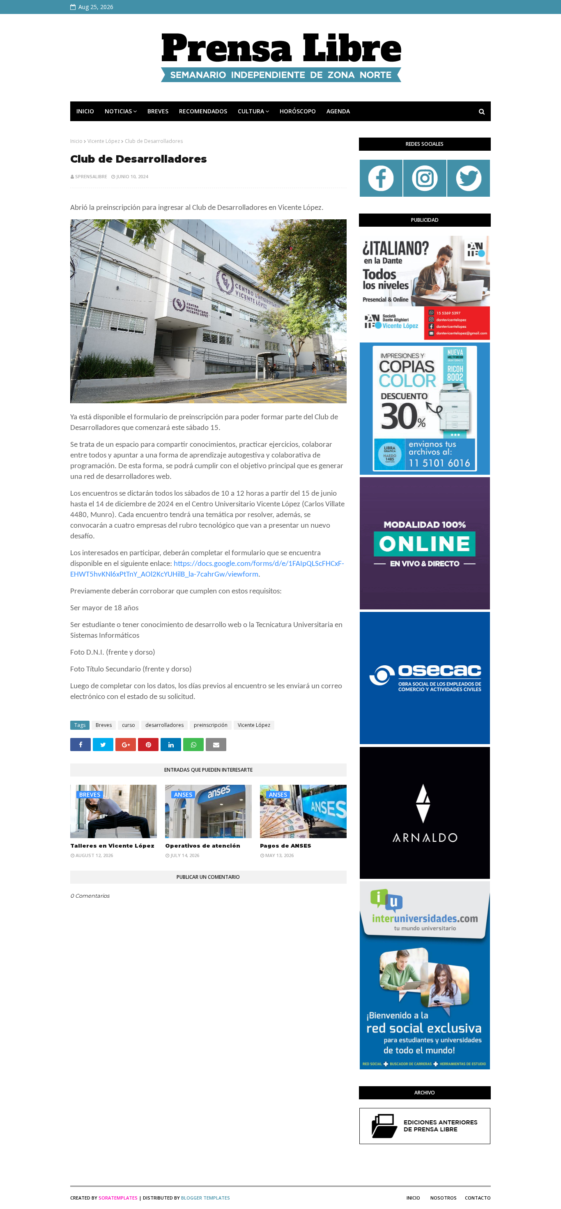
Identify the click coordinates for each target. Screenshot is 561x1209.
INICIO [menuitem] (85, 111)
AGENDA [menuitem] (338, 111)
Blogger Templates (205, 1198)
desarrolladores (164, 725)
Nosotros (443, 1198)
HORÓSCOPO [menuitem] (298, 111)
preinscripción (211, 725)
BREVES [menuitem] (157, 111)
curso (128, 725)
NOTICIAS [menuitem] (118, 111)
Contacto (478, 1198)
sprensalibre (91, 176)
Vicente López (103, 141)
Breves (104, 725)
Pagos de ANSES (285, 845)
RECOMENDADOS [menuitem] (203, 111)
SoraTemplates (118, 1198)
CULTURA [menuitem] (251, 111)
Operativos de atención (202, 845)
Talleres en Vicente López (112, 845)
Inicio (76, 141)
